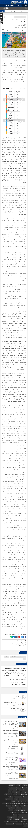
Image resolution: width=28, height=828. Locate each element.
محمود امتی (24, 819)
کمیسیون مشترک (10, 823)
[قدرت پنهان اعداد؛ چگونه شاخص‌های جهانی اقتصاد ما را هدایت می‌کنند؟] (14, 704)
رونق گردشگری (14, 657)
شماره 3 (19, 808)
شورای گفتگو (11, 808)
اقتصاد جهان (18, 17)
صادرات (11, 810)
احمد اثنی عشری (16, 792)
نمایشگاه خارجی (24, 821)
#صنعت (19, 785)
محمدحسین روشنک (23, 817)
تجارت (25, 796)
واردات (7, 821)
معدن (10, 819)
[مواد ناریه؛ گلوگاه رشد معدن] (14, 698)
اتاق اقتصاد (12, 785)
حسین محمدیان (9, 799)
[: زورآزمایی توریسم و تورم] (3, 30)
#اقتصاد (25, 785)
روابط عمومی (15, 643)
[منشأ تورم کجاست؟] (14, 710)
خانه (24, 17)
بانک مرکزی (17, 794)
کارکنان (25, 823)
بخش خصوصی (8, 794)
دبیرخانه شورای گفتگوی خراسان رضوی (20, 801)
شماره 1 (8, 805)
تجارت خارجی (18, 796)
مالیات (15, 814)
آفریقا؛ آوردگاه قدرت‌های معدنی (18, 684)
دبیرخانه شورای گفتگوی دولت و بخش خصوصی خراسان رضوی (16, 803)
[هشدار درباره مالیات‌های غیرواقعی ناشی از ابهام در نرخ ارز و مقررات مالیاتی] (14, 741)
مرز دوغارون (17, 819)
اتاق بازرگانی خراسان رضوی (15, 787)
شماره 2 (25, 808)
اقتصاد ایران (24, 794)
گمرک (26, 826)
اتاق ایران (25, 787)
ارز (9, 792)
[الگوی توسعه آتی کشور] (14, 748)
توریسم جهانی (22, 657)
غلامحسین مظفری (23, 814)
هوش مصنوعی (14, 821)
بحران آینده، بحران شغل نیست (18, 682)
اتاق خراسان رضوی (13, 790)
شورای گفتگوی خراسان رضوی (21, 810)
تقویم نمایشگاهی (23, 799)
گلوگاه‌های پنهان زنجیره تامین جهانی (17, 679)
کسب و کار (19, 823)
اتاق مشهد (25, 792)
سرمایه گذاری (16, 805)
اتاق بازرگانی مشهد (23, 790)
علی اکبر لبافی (24, 812)
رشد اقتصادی (24, 805)
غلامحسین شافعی (15, 812)
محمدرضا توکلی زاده (12, 817)
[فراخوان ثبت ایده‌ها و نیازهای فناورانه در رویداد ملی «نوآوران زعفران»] (14, 760)
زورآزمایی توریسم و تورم (20, 22)
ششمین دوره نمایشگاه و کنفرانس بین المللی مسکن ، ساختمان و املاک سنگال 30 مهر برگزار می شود (15, 675)
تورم (16, 799)
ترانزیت (11, 796)
